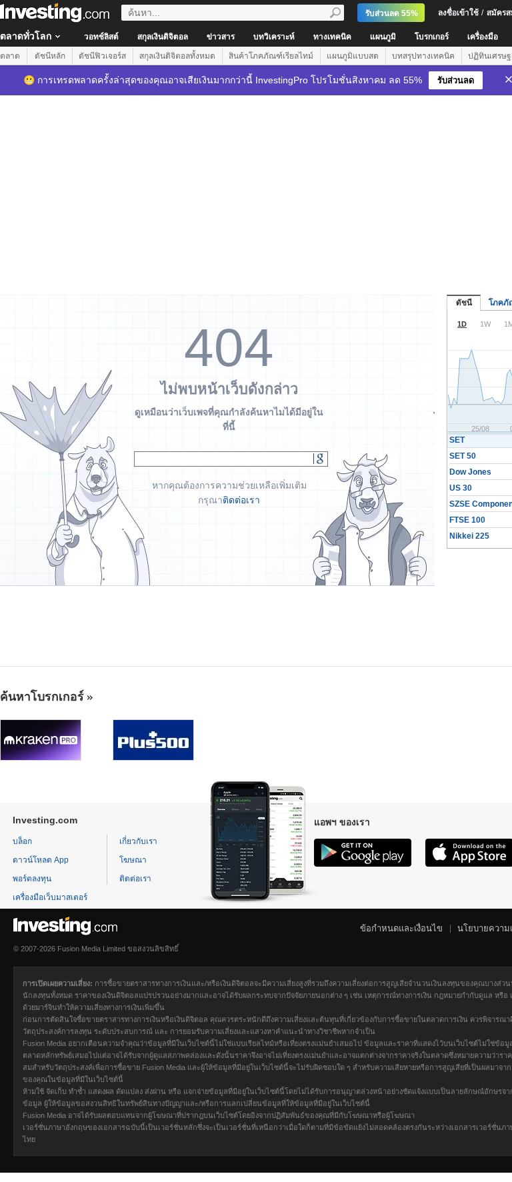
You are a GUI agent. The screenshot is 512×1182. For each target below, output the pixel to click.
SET (457, 440)
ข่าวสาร (221, 36)
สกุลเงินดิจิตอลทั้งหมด (177, 56)
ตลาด (10, 56)
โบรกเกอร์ (432, 36)
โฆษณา (133, 860)
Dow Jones (470, 472)
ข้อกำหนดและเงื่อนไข (401, 928)
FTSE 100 (467, 520)
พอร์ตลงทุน (32, 878)
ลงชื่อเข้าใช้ (458, 12)
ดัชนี (464, 302)
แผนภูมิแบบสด (353, 56)
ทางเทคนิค (332, 36)
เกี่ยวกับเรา (138, 841)
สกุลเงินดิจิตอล (162, 36)
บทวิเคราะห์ (274, 36)
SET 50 (462, 456)
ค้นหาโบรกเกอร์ (42, 696)
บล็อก (22, 841)
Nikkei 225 (469, 536)
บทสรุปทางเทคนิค (423, 56)
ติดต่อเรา (241, 500)
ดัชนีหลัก (50, 56)
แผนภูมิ (383, 36)
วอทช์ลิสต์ (101, 36)
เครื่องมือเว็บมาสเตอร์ (50, 897)
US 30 (460, 488)
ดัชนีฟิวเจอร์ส (102, 56)
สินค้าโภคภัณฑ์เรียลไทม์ (271, 56)
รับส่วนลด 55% (391, 13)
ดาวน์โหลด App (41, 860)
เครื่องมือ (482, 36)
